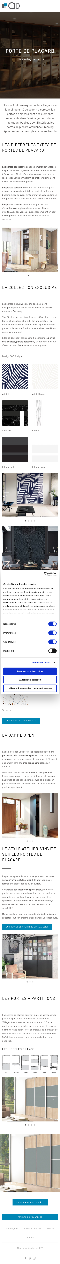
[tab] (28, 275)
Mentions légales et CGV (30, 1248)
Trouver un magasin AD (30, 1217)
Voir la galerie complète (30, 1202)
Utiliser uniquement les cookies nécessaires (30, 688)
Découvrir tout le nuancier (21, 720)
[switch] (52, 632)
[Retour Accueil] (11, 6)
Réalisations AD (32, 1228)
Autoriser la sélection (30, 679)
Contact (30, 1237)
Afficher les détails (41, 662)
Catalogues (12, 1228)
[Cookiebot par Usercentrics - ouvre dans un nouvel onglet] (44, 574)
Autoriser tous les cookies (30, 671)
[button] (56, 6)
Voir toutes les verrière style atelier (27, 927)
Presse (50, 1228)
